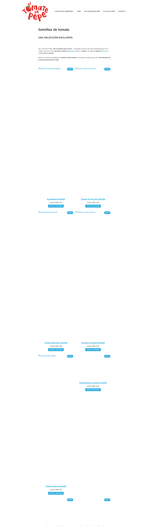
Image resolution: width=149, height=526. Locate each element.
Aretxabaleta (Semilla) (56, 199)
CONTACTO (121, 11)
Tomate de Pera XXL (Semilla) (93, 199)
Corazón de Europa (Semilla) (93, 343)
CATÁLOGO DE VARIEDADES (64, 11)
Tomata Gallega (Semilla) (56, 486)
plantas (73, 51)
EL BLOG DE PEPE (109, 11)
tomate (105, 51)
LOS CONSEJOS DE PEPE (92, 11)
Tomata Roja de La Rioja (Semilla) (93, 486)
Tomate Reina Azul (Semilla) (56, 343)
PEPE (79, 11)
